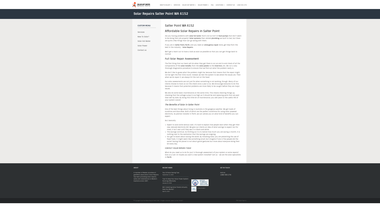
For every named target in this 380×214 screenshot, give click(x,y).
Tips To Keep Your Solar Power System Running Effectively (175, 180)
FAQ (212, 5)
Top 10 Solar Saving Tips (170, 172)
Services (177, 5)
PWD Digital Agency (241, 200)
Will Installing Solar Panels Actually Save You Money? (174, 188)
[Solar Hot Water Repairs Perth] (141, 4)
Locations (219, 5)
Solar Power (203, 5)
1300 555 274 (242, 5)
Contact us (231, 5)
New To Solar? (165, 5)
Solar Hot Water (188, 5)
